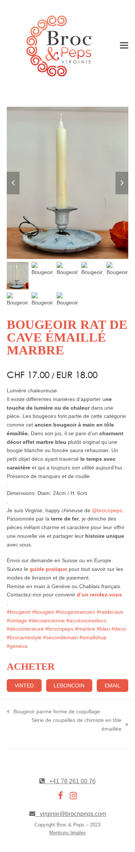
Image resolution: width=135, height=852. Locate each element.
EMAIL (112, 686)
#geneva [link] (17, 646)
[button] (124, 46)
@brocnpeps (107, 510)
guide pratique (48, 569)
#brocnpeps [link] (59, 629)
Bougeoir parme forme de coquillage (53, 712)
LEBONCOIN (69, 686)
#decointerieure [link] (25, 629)
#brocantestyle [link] (24, 637)
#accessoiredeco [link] (86, 620)
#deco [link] (118, 629)
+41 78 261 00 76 (70, 781)
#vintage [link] (17, 620)
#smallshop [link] (93, 637)
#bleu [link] (103, 629)
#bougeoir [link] (19, 612)
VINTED (24, 686)
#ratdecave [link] (110, 612)
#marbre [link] (85, 629)
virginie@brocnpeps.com (70, 814)
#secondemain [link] (60, 637)
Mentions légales (67, 832)
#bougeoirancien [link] (75, 612)
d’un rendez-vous (98, 595)
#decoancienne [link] (46, 620)
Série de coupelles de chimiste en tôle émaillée (66, 725)
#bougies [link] (43, 612)
